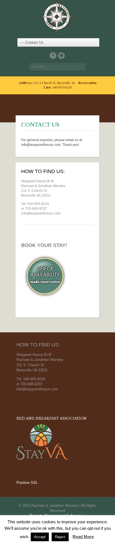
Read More (83, 536)
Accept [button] (39, 537)
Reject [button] (60, 537)
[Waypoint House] (57, 15)
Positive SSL (27, 482)
